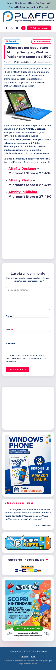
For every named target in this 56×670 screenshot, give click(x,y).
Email (9, 329)
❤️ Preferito (12, 41)
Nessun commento (44, 62)
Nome (10, 316)
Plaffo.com (42, 651)
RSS (33, 656)
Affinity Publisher (23, 192)
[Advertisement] (28, 228)
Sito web (11, 343)
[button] (39, 28)
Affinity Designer (22, 168)
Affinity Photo (20, 180)
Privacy (25, 656)
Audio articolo (42, 42)
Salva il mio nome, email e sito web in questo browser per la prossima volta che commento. (26, 358)
